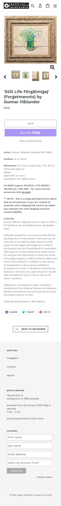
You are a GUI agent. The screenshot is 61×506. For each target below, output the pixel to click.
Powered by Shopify (42, 495)
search (11, 375)
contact (11, 366)
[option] (16, 74)
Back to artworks (33, 329)
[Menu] (55, 5)
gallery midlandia (25, 495)
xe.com (26, 192)
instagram (12, 358)
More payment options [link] (30, 140)
